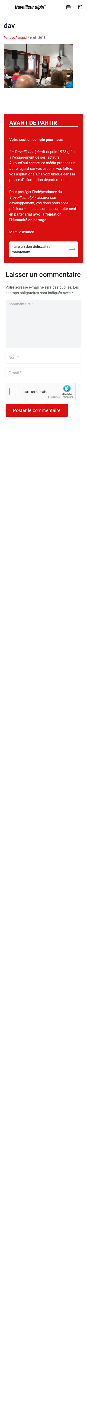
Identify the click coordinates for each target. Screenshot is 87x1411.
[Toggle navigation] (7, 7)
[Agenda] (68, 7)
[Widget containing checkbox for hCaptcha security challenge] (41, 391)
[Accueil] (29, 7)
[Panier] (80, 7)
